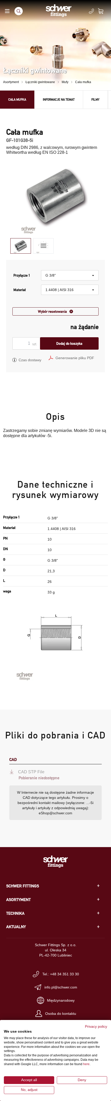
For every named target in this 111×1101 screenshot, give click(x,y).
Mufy (65, 82)
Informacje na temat (59, 99)
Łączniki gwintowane (40, 82)
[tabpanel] (55, 197)
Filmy (95, 99)
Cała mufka (83, 82)
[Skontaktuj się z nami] (91, 11)
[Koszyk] (104, 11)
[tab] (20, 246)
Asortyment (11, 82)
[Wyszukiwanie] (18, 11)
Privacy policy (96, 1026)
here (86, 1064)
